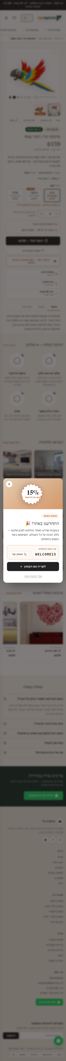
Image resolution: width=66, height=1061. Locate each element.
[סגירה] (9, 484)
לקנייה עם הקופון (35, 566)
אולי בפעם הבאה (33, 576)
